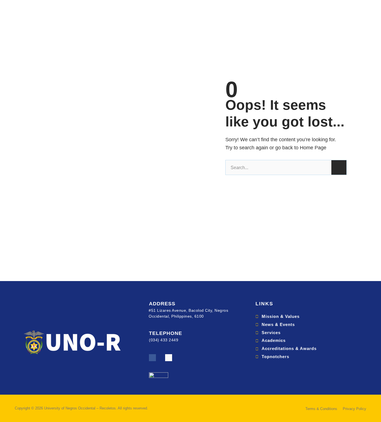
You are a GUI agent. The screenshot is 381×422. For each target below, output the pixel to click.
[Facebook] (152, 357)
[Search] (338, 167)
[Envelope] (168, 357)
